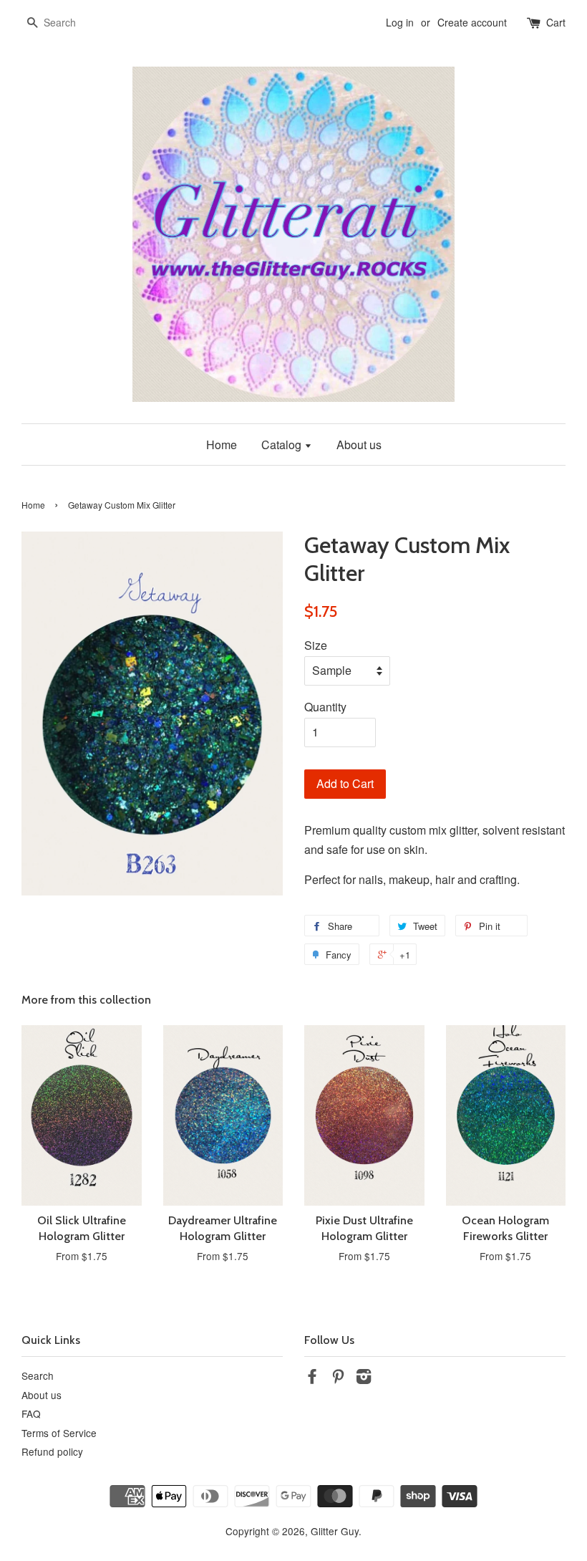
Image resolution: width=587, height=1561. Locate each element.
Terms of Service (59, 1433)
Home (221, 444)
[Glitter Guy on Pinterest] (338, 1378)
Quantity (325, 706)
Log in (400, 22)
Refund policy (52, 1451)
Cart (556, 22)
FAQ (31, 1413)
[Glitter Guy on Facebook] (312, 1378)
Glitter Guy (335, 1531)
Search (37, 1375)
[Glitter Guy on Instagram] (364, 1378)
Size (315, 645)
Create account (472, 22)
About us (359, 444)
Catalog (282, 444)
